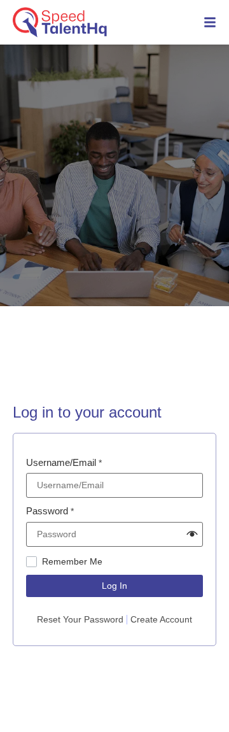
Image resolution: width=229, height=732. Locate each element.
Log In (114, 586)
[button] (192, 534)
